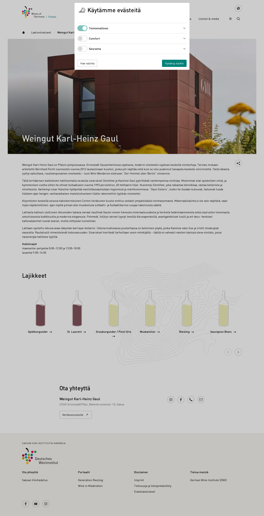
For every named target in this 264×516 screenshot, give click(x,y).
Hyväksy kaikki (174, 63)
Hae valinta (87, 63)
